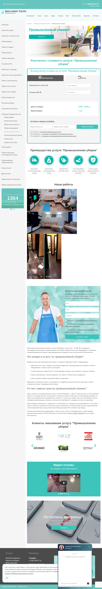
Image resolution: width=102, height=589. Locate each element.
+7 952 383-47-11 (35, 560)
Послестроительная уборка (13, 135)
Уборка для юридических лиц (11, 114)
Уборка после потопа (9, 86)
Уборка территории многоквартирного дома (9, 154)
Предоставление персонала (11, 179)
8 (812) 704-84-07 (79, 413)
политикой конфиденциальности (50, 132)
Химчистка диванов (12, 558)
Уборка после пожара (9, 92)
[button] (10, 209)
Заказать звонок (94, 6)
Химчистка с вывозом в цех (10, 36)
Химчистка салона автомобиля (12, 75)
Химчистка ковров (7, 30)
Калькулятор (47, 78)
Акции (53, 16)
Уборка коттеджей (7, 47)
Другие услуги (6, 173)
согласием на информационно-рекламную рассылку (59, 136)
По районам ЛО (7, 64)
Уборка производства (11, 128)
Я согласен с (46, 132)
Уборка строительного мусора (11, 185)
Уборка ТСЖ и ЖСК (10, 142)
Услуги (39, 16)
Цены (46, 16)
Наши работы (76, 16)
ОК (7, 578)
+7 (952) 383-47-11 (92, 4)
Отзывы (60, 16)
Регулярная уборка (8, 103)
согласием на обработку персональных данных (57, 134)
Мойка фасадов (11, 563)
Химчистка (5, 24)
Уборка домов (6, 147)
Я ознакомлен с (52, 134)
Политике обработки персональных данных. (19, 573)
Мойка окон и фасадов (9, 69)
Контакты (96, 16)
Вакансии (87, 16)
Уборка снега (8, 139)
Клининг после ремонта (9, 80)
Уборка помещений (8, 58)
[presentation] (58, 494)
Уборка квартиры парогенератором (7, 161)
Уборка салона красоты (12, 124)
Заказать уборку (87, 127)
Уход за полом (6, 168)
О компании (30, 16)
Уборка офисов (7, 52)
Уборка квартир (7, 41)
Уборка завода (9, 117)
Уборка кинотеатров (10, 121)
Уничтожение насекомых (10, 108)
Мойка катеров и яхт (8, 97)
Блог (67, 16)
